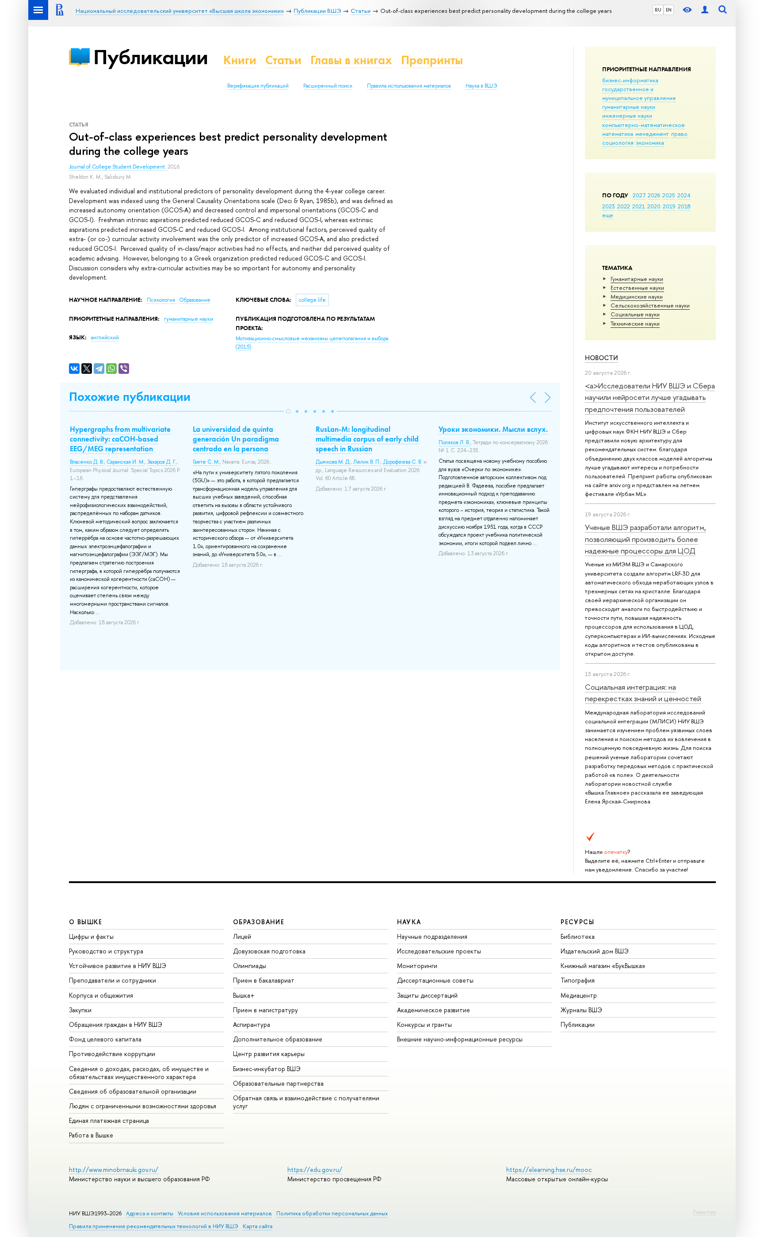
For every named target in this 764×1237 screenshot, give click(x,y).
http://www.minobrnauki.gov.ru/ (113, 1169)
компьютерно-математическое (643, 125)
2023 (608, 206)
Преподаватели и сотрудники (112, 980)
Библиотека (578, 936)
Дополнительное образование (277, 1039)
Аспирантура (251, 1024)
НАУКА (409, 922)
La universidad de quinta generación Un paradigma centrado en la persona (236, 438)
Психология (161, 299)
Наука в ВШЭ (481, 85)
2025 (668, 195)
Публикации (150, 56)
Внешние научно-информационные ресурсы (460, 1039)
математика (617, 134)
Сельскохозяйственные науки (650, 305)
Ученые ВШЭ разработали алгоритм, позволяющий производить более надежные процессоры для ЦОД (645, 539)
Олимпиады (249, 965)
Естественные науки (637, 288)
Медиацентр (579, 995)
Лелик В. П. (367, 461)
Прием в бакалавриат (263, 980)
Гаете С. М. (206, 461)
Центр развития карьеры (269, 1053)
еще (607, 215)
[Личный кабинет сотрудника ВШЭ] (704, 10)
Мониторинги (417, 965)
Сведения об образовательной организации (132, 1091)
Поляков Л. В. (454, 442)
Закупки (80, 1010)
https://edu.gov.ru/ (314, 1169)
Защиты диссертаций (427, 995)
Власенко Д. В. (87, 461)
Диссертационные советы (435, 980)
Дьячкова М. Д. (333, 461)
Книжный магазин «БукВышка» (603, 965)
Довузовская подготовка (269, 951)
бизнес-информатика (630, 80)
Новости (601, 357)
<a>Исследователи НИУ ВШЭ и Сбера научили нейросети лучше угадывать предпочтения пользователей (650, 397)
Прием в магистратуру (265, 1010)
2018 (684, 206)
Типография (578, 980)
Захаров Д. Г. (161, 461)
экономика (650, 142)
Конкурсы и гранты (424, 1024)
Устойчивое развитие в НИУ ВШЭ (117, 965)
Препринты (432, 60)
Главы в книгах (351, 60)
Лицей (242, 936)
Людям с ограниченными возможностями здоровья (142, 1106)
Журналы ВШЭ (581, 1010)
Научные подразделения (432, 936)
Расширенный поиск (327, 85)
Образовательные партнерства (278, 1083)
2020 (654, 206)
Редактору (704, 1212)
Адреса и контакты (149, 1213)
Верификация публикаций (258, 85)
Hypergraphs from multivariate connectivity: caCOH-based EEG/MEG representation (120, 438)
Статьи (283, 60)
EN (669, 10)
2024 (684, 195)
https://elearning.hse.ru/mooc (549, 1169)
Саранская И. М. (126, 461)
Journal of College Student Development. (118, 166)
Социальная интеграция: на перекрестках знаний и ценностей (643, 692)
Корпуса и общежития (101, 995)
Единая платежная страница (109, 1120)
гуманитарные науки (628, 107)
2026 (654, 195)
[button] (288, 411)
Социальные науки (635, 314)
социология (618, 142)
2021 (638, 206)
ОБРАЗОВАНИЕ (258, 922)
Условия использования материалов (225, 1213)
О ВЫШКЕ (86, 922)
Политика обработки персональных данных (332, 1213)
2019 (669, 206)
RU (658, 10)
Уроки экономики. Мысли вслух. (493, 429)
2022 (623, 206)
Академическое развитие (433, 1010)
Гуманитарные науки (637, 279)
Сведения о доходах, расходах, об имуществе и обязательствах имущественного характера (139, 1072)
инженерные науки (627, 115)
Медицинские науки (637, 296)
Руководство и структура (106, 951)
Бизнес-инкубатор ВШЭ (267, 1068)
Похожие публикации (130, 396)
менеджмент (652, 134)
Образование (194, 299)
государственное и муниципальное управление (639, 93)
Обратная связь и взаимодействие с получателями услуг (306, 1102)
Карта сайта (257, 1226)
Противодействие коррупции (112, 1053)
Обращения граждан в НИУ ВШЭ (115, 1024)
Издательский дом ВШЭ (595, 951)
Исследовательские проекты (439, 951)
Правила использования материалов (409, 85)
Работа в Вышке (91, 1135)
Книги (239, 60)
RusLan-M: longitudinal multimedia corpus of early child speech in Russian (367, 438)
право (679, 134)
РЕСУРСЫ (577, 922)
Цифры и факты (91, 936)
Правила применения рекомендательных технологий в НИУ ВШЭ (153, 1226)
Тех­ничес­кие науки (635, 323)
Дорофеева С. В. (402, 461)
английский (105, 337)
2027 (639, 195)
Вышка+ (244, 995)
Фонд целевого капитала (105, 1039)
